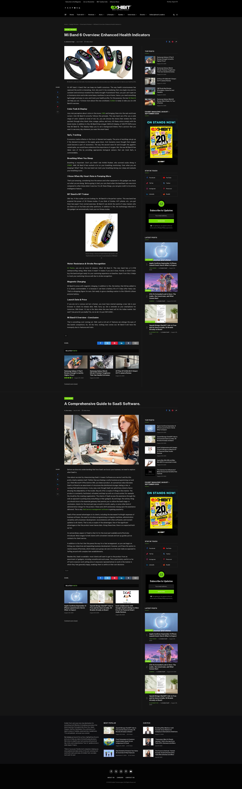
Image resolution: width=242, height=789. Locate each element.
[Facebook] (58, 92)
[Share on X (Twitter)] (169, 41)
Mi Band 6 (132, 98)
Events (142, 14)
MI (66, 335)
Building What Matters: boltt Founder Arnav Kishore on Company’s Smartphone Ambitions (166, 729)
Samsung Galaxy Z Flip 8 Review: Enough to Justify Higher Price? (73, 373)
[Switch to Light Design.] (177, 14)
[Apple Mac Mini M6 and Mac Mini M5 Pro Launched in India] (150, 462)
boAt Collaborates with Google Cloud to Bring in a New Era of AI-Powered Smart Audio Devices (127, 609)
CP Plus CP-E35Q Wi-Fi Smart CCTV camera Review (127, 372)
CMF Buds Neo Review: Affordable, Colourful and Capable (165, 90)
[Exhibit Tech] (121, 8)
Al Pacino (71, 268)
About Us (110, 777)
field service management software (95, 509)
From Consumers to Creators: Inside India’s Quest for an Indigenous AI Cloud (125, 741)
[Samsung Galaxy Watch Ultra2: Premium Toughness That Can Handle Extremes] (101, 362)
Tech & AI (80, 14)
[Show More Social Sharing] (176, 41)
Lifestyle (110, 14)
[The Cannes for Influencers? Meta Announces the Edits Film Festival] (150, 472)
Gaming (148, 290)
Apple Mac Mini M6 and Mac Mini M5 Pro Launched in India (166, 461)
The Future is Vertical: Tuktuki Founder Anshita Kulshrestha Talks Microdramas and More (165, 752)
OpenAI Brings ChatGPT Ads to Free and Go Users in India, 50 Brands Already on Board (162, 327)
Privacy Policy (162, 228)
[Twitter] (58, 97)
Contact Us (130, 777)
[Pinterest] (58, 107)
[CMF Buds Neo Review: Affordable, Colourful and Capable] (150, 90)
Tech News (149, 259)
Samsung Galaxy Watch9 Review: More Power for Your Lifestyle (166, 101)
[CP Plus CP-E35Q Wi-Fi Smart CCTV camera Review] (127, 362)
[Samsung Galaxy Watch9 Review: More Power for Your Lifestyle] (150, 101)
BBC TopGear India (102, 2)
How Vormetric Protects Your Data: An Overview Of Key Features (127, 751)
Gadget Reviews (73, 24)
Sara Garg (68, 410)
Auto (100, 14)
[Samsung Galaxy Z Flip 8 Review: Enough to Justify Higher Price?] (75, 362)
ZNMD (69, 165)
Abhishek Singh (70, 41)
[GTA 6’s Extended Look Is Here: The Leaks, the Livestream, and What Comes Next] (161, 282)
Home (72, 14)
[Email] (58, 111)
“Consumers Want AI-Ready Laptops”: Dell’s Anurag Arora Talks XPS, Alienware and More (165, 741)
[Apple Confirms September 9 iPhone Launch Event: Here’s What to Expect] (161, 251)
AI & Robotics (150, 321)
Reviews (91, 14)
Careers (120, 777)
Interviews (131, 14)
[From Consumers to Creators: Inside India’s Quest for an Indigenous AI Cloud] (109, 741)
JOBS (103, 113)
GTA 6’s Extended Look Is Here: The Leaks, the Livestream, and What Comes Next (162, 296)
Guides (120, 14)
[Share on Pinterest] (172, 41)
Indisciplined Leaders (157, 14)
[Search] (174, 15)
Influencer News (114, 2)
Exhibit (112, 101)
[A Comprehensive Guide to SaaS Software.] (101, 464)
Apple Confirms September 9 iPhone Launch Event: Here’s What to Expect (163, 264)
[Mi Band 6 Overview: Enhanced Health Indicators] (98, 79)
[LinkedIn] (58, 102)
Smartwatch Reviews (86, 24)
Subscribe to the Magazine (73, 2)
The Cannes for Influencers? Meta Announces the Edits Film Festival (167, 471)
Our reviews (67, 737)
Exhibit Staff (163, 268)
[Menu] (65, 14)
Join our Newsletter (88, 2)
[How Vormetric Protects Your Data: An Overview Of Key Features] (109, 753)
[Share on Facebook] (166, 41)
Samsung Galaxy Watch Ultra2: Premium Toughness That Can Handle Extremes (100, 373)
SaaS (66, 570)
